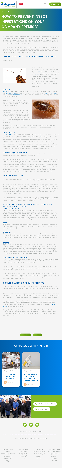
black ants (16, 154)
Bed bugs (6, 91)
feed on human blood (17, 95)
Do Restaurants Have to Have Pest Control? (10, 376)
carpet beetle (38, 71)
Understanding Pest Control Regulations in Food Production (31, 377)
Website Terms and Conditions (25, 435)
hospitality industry (10, 93)
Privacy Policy (8, 435)
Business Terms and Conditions (48, 435)
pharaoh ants (26, 154)
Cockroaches (7, 134)
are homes (36, 75)
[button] (45, 4)
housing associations (51, 93)
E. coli (40, 136)
